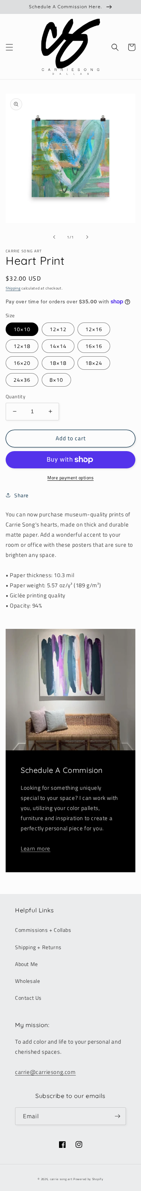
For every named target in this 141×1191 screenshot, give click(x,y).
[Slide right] (87, 237)
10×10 (22, 329)
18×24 (93, 363)
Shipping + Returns (38, 947)
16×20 (22, 363)
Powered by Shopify (88, 1179)
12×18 (22, 346)
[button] (9, 47)
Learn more (35, 848)
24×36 (22, 380)
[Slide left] (54, 237)
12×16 (93, 329)
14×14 (58, 346)
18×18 (58, 363)
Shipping (13, 288)
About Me (26, 964)
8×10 (56, 380)
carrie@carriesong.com (45, 1072)
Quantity (15, 396)
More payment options (70, 477)
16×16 (93, 346)
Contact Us (28, 998)
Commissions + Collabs (43, 930)
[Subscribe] (117, 1116)
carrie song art (61, 1179)
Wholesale (27, 981)
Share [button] (21, 495)
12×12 (58, 329)
